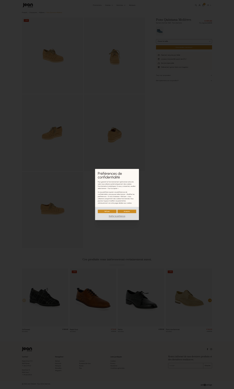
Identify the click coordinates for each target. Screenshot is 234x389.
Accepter (127, 211)
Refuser (107, 211)
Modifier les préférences (117, 216)
